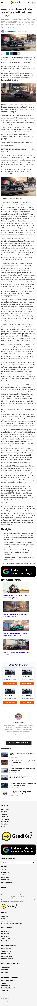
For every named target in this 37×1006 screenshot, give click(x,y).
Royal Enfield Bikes (6, 882)
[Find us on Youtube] (6, 999)
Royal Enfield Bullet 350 (8, 988)
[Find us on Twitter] (3, 999)
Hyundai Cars (5, 809)
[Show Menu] (2, 2)
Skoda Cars (4, 824)
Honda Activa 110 (6, 949)
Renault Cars (5, 821)
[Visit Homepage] (16, 2)
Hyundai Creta (5, 931)
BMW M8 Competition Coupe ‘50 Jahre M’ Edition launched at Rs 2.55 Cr (15, 635)
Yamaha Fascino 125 (7, 958)
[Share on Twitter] (15, 53)
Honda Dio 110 (5, 954)
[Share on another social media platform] (18, 53)
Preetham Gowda (11, 31)
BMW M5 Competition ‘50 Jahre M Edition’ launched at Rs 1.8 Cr (15, 616)
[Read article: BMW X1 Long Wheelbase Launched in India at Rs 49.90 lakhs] (4, 755)
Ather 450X (4, 969)
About (3, 918)
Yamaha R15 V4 (5, 983)
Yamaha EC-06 (5, 967)
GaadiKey (7, 1002)
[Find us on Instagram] (8, 999)
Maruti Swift (5, 936)
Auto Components (6, 921)
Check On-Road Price (10, 683)
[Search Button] (29, 2)
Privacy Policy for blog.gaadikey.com (12, 923)
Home (2, 6)
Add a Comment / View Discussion (18, 743)
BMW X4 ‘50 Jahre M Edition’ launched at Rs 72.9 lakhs (16, 654)
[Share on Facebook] (11, 53)
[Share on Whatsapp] (7, 53)
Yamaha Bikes (5, 879)
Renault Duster (5, 941)
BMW (9, 6)
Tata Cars (4, 814)
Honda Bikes (5, 872)
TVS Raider (4, 990)
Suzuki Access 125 (6, 956)
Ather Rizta (4, 972)
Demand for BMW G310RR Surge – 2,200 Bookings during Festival (15, 597)
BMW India (9, 60)
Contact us (4, 916)
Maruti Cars (4, 812)
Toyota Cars (4, 816)
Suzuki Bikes (5, 877)
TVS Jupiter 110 (6, 951)
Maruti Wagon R (5, 933)
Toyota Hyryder (5, 938)
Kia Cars (3, 826)
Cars (6, 6)
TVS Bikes (4, 875)
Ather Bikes (4, 870)
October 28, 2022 (22, 31)
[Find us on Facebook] (1, 999)
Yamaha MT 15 (5, 985)
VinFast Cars (5, 819)
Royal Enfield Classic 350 (8, 980)
